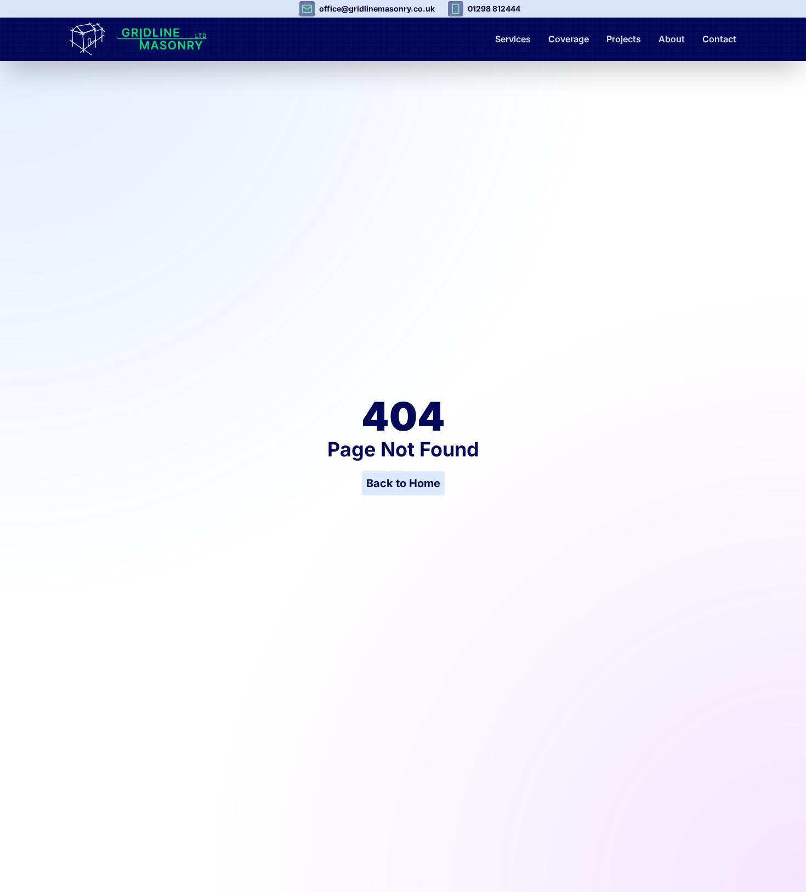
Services (513, 38)
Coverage (568, 38)
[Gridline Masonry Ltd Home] (164, 39)
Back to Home (403, 483)
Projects (623, 38)
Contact (719, 38)
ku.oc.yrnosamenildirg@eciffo (377, 8)
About (672, 38)
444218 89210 (494, 8)
